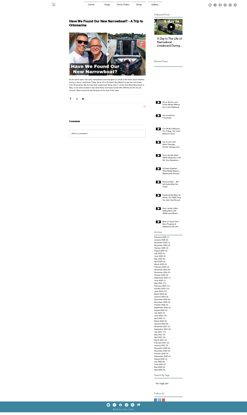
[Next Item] (178, 27)
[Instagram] (225, 5)
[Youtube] (210, 5)
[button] (54, 4)
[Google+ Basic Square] (163, 400)
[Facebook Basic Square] (155, 400)
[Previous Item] (158, 27)
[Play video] (107, 54)
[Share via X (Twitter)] (77, 98)
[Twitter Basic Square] (159, 400)
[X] (215, 5)
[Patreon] (235, 5)
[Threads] (230, 5)
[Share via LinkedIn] (83, 98)
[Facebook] (220, 5)
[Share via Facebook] (70, 98)
